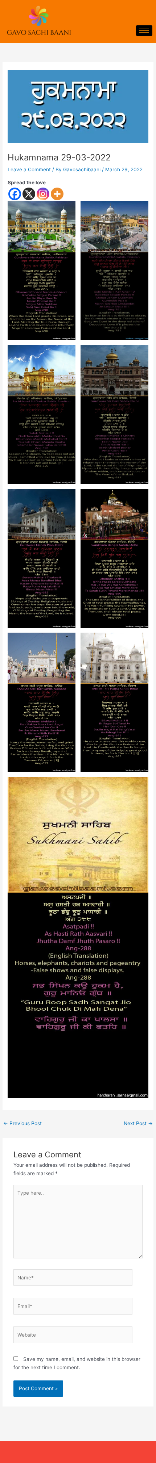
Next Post (138, 1123)
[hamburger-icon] (144, 30)
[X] (28, 194)
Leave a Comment (29, 169)
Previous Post (22, 1123)
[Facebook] (14, 194)
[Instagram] (43, 194)
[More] (57, 194)
